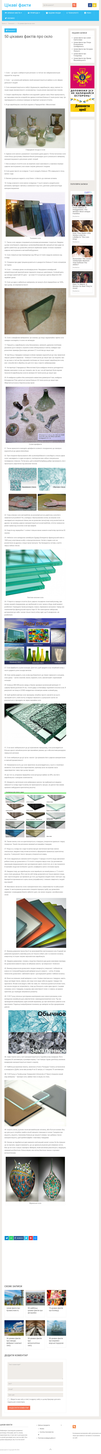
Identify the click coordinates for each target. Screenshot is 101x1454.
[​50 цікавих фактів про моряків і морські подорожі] (56, 1328)
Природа (34, 13)
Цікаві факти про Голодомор (80, 55)
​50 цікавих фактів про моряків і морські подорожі (56, 1340)
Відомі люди (54, 13)
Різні (88, 13)
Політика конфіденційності (46, 1438)
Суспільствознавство (47, 1432)
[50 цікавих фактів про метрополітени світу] (35, 1328)
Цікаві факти (17, 5)
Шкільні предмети (44, 1425)
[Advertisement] (35, 55)
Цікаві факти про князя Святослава (82, 39)
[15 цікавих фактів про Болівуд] (56, 1297)
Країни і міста (13, 13)
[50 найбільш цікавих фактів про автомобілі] (35, 1297)
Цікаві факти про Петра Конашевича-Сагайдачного (82, 44)
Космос (11, 18)
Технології (73, 13)
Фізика (42, 1428)
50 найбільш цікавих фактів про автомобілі (35, 1310)
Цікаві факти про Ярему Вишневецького (82, 59)
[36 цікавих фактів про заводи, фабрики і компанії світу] (14, 1328)
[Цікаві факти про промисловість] (14, 1297)
